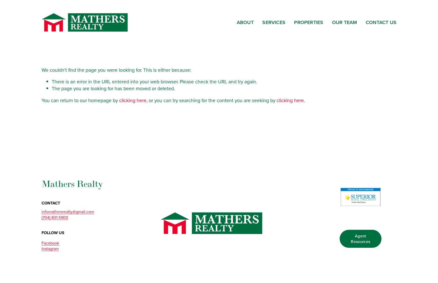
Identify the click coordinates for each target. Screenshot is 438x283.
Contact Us (381, 22)
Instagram (50, 248)
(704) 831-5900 (55, 217)
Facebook (50, 243)
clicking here (133, 100)
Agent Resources (360, 238)
